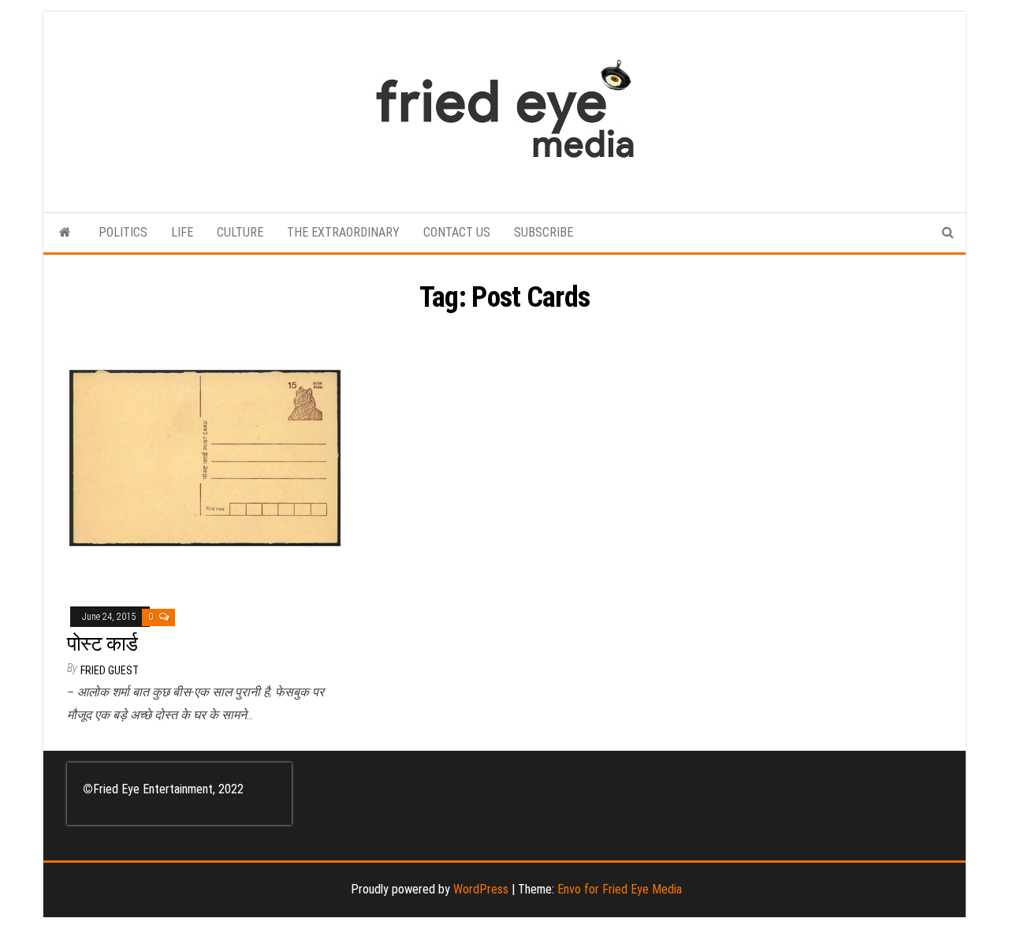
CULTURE (240, 232)
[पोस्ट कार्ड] (205, 458)
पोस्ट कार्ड (102, 643)
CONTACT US (456, 232)
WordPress (480, 889)
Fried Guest (109, 670)
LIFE (182, 232)
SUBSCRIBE (543, 232)
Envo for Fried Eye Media (619, 889)
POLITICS (123, 232)
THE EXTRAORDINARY (343, 232)
